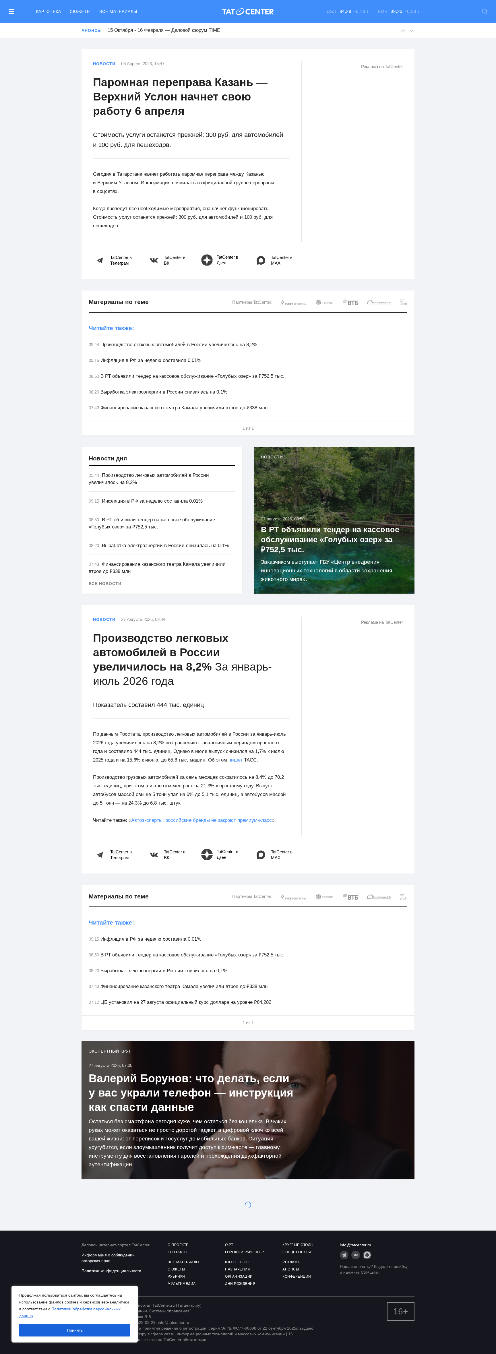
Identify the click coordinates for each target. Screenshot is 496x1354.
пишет (235, 760)
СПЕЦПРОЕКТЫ (296, 1252)
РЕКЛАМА (291, 1262)
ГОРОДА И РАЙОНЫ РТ (245, 1252)
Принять (75, 1330)
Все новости (105, 583)
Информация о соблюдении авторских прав (108, 1258)
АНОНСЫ (290, 1269)
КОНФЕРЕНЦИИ (296, 1276)
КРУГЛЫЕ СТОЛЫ (298, 1245)
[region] (74, 1314)
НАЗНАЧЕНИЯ (237, 1269)
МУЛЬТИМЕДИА (182, 1284)
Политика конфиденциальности (111, 1270)
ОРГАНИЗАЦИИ (239, 1276)
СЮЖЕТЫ (176, 1269)
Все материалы (118, 11)
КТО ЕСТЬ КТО (237, 1262)
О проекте (178, 1245)
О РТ (229, 1245)
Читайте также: (111, 328)
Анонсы (92, 30)
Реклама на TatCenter (382, 66)
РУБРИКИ (176, 1276)
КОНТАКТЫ (177, 1252)
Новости (104, 63)
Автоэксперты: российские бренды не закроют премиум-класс (201, 820)
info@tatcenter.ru (355, 1245)
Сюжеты (80, 11)
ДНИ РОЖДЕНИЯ (240, 1284)
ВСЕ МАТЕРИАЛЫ (183, 1262)
